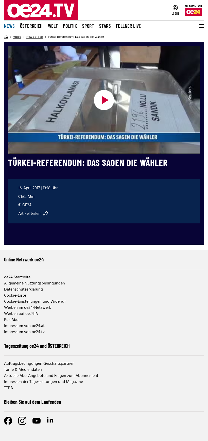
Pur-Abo (11, 320)
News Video (34, 37)
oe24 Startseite (17, 277)
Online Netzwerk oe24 (24, 259)
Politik (70, 26)
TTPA (8, 388)
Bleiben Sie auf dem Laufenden (32, 402)
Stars (105, 26)
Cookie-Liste (15, 295)
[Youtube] (36, 421)
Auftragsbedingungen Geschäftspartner (39, 363)
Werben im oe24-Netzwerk (27, 307)
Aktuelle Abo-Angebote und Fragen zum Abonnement (51, 376)
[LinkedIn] (51, 421)
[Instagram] (22, 421)
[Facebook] (8, 421)
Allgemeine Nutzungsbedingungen (34, 283)
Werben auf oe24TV (21, 314)
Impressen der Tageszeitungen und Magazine (43, 382)
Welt (53, 26)
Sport (88, 26)
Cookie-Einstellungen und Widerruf (35, 301)
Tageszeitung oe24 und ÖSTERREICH (37, 346)
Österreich (31, 26)
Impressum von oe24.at (24, 326)
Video (17, 37)
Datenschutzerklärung (23, 289)
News (9, 26)
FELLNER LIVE (128, 26)
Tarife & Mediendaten (23, 370)
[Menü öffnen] (201, 26)
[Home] (6, 37)
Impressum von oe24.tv (24, 332)
